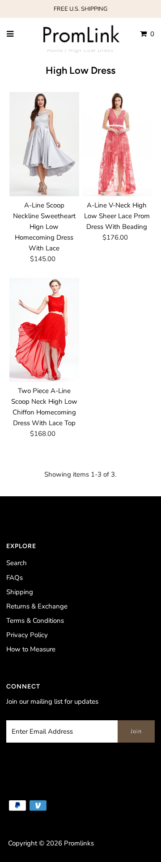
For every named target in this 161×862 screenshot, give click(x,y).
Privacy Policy (27, 634)
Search (16, 562)
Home (55, 50)
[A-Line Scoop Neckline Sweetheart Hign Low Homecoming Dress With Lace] (44, 144)
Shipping (19, 591)
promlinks (79, 843)
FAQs (14, 577)
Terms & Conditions (35, 620)
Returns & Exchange (37, 606)
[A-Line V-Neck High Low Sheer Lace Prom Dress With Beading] (116, 144)
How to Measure (30, 649)
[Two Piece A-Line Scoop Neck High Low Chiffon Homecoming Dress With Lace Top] (44, 330)
